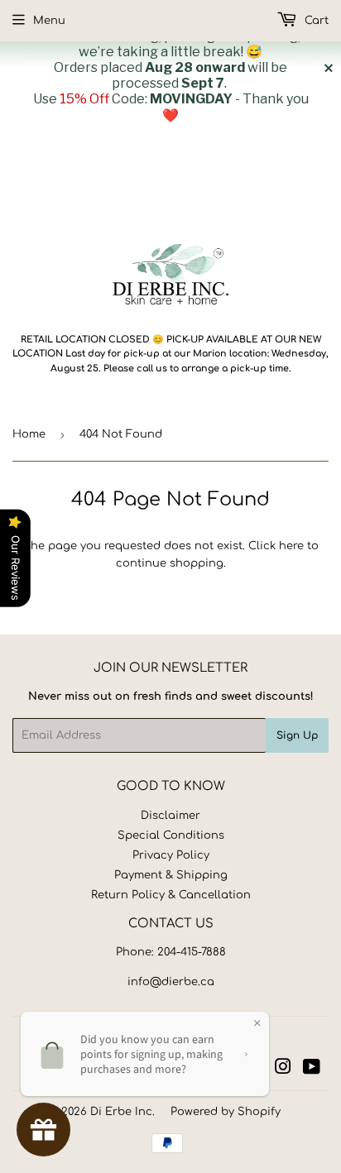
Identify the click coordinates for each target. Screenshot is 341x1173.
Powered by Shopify (225, 1112)
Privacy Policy (170, 855)
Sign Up (297, 735)
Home (29, 434)
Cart (315, 20)
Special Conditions (171, 835)
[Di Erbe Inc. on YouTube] (311, 1069)
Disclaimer (170, 815)
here (291, 546)
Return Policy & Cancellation (171, 895)
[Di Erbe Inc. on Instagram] (283, 1069)
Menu (49, 20)
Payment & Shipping (171, 875)
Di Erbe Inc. (122, 1112)
